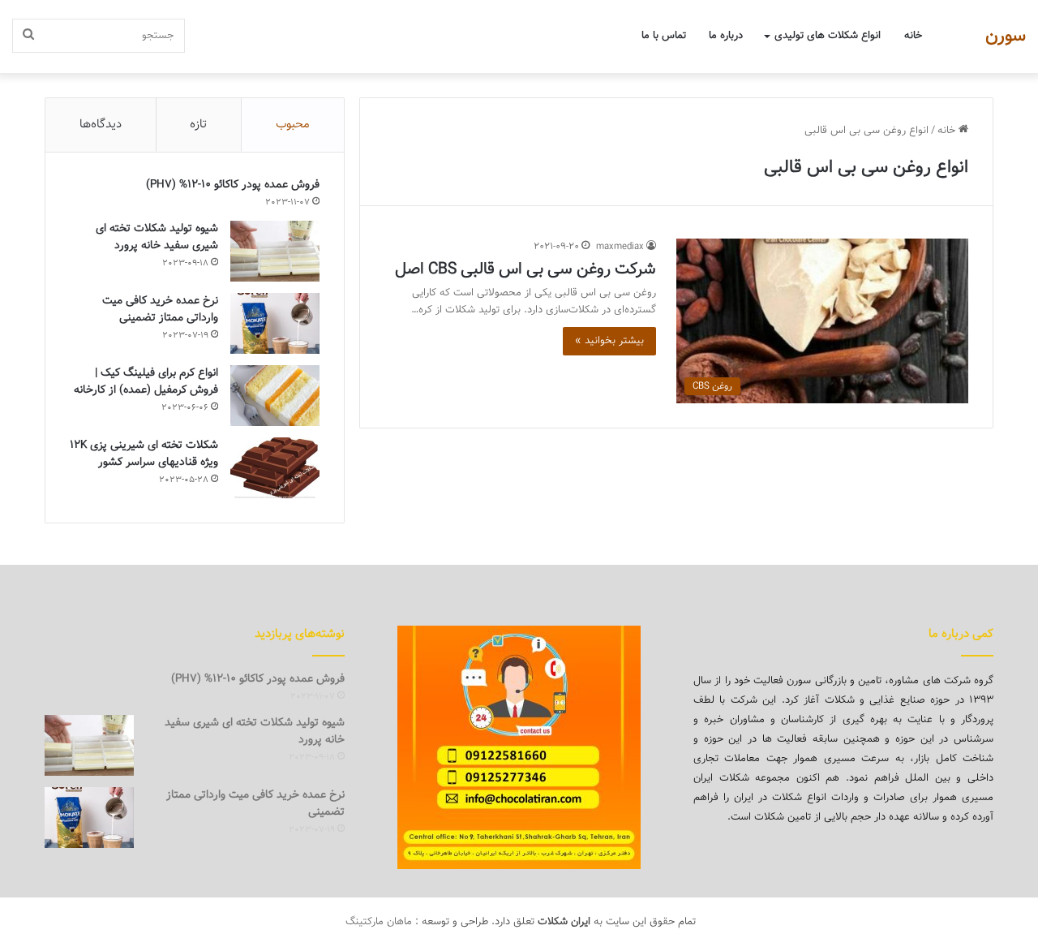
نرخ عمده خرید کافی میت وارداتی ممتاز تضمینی (160, 309)
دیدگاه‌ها (100, 124)
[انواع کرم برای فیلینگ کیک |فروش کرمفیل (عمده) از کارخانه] (275, 395)
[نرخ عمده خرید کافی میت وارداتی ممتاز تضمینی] (275, 323)
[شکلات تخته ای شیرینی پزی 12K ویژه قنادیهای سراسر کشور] (275, 467)
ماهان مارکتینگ (378, 922)
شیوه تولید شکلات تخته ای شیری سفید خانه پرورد (157, 237)
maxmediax (620, 246)
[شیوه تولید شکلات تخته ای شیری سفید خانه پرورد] (275, 251)
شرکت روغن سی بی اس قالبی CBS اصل (525, 269)
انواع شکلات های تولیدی (827, 36)
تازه (198, 124)
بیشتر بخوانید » (609, 341)
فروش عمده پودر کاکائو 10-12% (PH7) (233, 185)
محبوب (293, 124)
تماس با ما (663, 36)
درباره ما (726, 36)
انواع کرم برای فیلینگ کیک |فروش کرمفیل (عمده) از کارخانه (146, 381)
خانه (913, 36)
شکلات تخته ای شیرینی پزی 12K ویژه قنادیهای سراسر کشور (144, 454)
